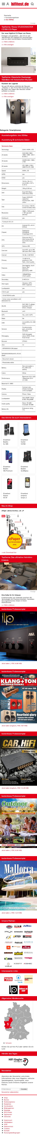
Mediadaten (8, 1122)
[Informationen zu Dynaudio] (18, 932)
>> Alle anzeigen (8, 45)
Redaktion (7, 1104)
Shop (6, 1098)
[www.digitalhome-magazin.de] (8, 983)
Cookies (7, 1129)
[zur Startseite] (20, 4)
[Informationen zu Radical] (8, 959)
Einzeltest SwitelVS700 (24, 442)
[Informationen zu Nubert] (18, 953)
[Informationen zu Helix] (18, 942)
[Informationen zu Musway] (8, 953)
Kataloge (7, 1110)
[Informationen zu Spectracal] (18, 958)
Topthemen (8, 1114)
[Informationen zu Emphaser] (28, 932)
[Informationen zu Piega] (28, 953)
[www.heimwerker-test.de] (28, 983)
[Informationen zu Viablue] (8, 965)
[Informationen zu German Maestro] (27, 936)
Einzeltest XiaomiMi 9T (6, 495)
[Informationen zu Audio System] (17, 927)
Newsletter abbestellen (10, 1092)
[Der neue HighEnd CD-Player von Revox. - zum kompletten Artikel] (18, 60)
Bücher (6, 1100)
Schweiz (8, 1043)
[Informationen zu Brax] (8, 932)
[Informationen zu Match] (16, 947)
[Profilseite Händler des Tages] (18, 1062)
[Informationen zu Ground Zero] (8, 942)
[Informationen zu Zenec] (28, 964)
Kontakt (6, 1131)
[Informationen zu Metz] (26, 947)
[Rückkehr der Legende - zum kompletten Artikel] (18, 112)
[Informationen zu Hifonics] (28, 942)
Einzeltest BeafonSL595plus (24, 469)
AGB (5, 1124)
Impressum (8, 1120)
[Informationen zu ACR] (9, 927)
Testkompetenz (9, 1102)
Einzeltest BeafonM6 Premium (8, 469)
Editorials (7, 1116)
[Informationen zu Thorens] (28, 958)
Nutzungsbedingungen (12, 1133)
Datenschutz (8, 1126)
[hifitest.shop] (23, 993)
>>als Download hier (9, 552)
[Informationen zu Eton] (17, 936)
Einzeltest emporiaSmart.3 (24, 495)
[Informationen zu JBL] (8, 948)
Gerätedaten (8, 1106)
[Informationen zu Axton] (27, 926)
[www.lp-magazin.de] (13, 993)
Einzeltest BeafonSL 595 (6, 442)
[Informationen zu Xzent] (18, 964)
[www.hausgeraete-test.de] (18, 983)
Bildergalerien (9, 1108)
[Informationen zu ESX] (8, 937)
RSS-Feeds (8, 1112)
